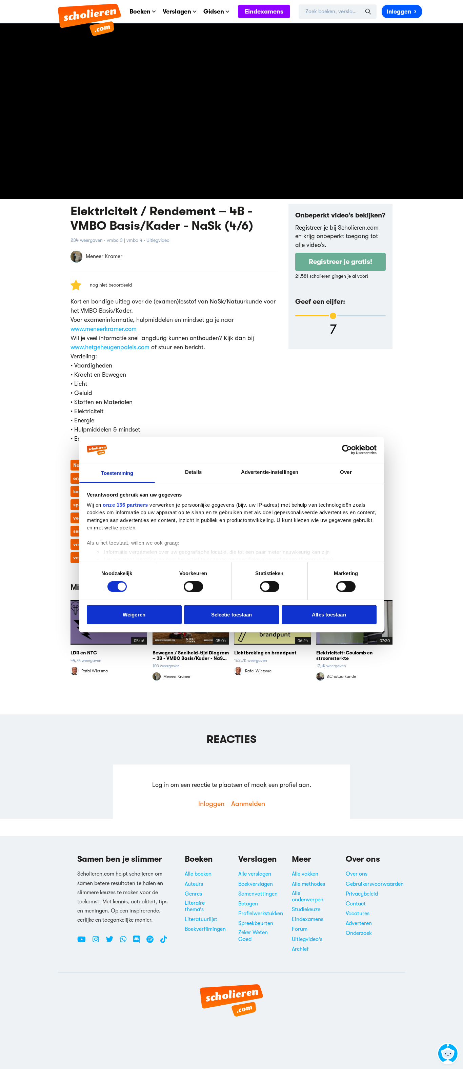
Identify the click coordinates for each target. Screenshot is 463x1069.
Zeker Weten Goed (253, 935)
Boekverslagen (255, 884)
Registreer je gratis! (340, 262)
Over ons (356, 874)
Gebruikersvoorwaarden (375, 884)
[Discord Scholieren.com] (139, 942)
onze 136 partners (125, 505)
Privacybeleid (362, 894)
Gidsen (213, 11)
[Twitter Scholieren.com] (112, 942)
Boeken (139, 11)
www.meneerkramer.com (104, 329)
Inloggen (399, 11)
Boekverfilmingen (205, 929)
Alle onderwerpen (307, 896)
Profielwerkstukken (260, 913)
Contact (356, 904)
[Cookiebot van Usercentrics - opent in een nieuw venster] (347, 450)
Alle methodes (308, 884)
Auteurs (194, 884)
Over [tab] (345, 472)
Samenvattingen (258, 894)
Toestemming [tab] (117, 473)
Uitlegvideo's (307, 939)
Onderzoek (359, 933)
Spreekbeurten (255, 923)
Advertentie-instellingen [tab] (269, 472)
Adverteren (359, 923)
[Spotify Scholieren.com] (152, 942)
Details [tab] (193, 472)
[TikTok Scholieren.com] (163, 942)
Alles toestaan (329, 614)
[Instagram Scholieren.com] (98, 942)
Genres (193, 894)
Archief (300, 949)
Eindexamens (264, 11)
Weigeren (134, 614)
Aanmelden (248, 804)
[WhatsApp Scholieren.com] (126, 942)
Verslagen (177, 11)
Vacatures (357, 913)
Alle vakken (305, 874)
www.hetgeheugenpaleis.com (110, 347)
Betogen (248, 904)
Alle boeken (198, 874)
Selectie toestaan (231, 614)
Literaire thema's (195, 906)
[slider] (333, 316)
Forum (299, 929)
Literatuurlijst (201, 919)
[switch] (193, 586)
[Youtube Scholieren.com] (84, 942)
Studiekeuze (306, 909)
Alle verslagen (254, 874)
